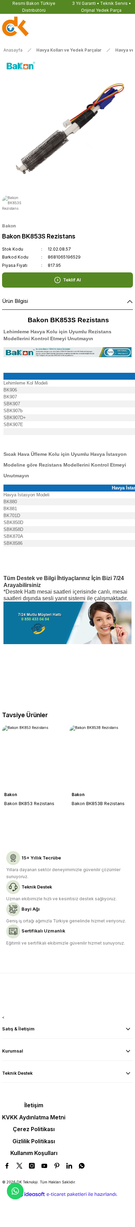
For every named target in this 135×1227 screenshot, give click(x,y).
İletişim (33, 1105)
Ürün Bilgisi (15, 301)
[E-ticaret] (66, 1194)
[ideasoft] (31, 1194)
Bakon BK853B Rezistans (98, 803)
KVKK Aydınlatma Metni (33, 1117)
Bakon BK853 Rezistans (29, 803)
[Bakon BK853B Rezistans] (101, 756)
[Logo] (15, 27)
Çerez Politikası (34, 1129)
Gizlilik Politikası (33, 1141)
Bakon (10, 794)
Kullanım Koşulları (33, 1152)
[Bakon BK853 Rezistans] (33, 756)
